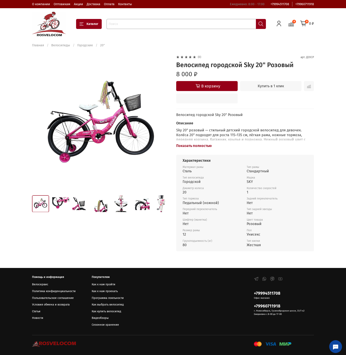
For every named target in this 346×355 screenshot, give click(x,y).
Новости (37, 318)
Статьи (36, 311)
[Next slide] (163, 123)
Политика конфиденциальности (54, 291)
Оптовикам (62, 4)
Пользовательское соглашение (53, 298)
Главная (38, 45)
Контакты (125, 4)
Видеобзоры (100, 318)
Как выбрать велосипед (108, 304)
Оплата (109, 4)
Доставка (93, 4)
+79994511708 (280, 4)
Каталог (92, 24)
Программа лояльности (108, 298)
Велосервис (40, 284)
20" (102, 45)
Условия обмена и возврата (51, 304)
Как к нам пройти (103, 284)
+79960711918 (304, 4)
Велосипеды (60, 45)
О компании (41, 4)
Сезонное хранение (105, 324)
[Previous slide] (38, 123)
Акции (78, 4)
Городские (85, 45)
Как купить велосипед (106, 311)
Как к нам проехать (105, 291)
